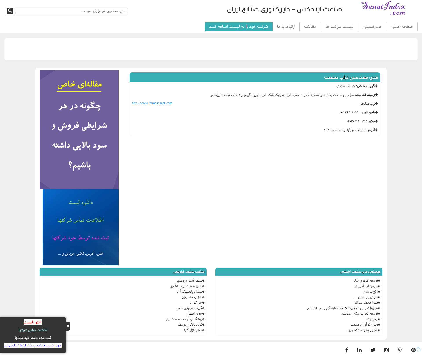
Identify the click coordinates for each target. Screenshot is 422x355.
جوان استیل (194, 313)
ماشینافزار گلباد (192, 330)
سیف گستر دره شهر (189, 280)
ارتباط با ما (286, 26)
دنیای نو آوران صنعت (364, 324)
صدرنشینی (372, 26)
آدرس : (369, 130)
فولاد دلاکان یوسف (190, 324)
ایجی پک (372, 319)
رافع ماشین (371, 291)
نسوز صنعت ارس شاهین (186, 286)
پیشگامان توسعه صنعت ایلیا (183, 319)
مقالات (310, 26)
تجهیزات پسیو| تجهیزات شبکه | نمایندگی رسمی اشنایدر (342, 308)
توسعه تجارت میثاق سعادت (360, 313)
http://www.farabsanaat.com (152, 103)
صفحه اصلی (402, 26)
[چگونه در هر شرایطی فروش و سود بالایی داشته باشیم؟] (79, 130)
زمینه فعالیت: (365, 95)
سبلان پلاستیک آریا (189, 291)
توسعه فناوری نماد (366, 280)
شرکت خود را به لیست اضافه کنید (238, 26)
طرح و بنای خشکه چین (363, 330)
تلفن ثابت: (367, 112)
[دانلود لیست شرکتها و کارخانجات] (81, 228)
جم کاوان (196, 302)
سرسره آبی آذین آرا (366, 286)
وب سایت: (367, 103)
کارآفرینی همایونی (366, 297)
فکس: (370, 121)
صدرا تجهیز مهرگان (365, 302)
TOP (418, 351)
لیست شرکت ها (339, 26)
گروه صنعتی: (365, 86)
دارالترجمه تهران (192, 297)
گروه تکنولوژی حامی (189, 308)
